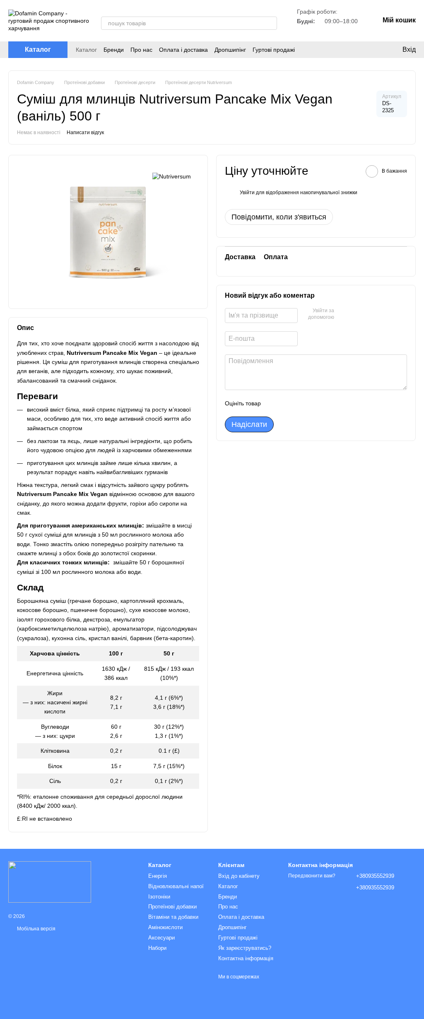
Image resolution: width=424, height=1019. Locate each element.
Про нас (141, 49)
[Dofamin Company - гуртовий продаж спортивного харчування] (49, 881)
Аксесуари (161, 938)
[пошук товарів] (270, 23)
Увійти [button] (247, 192)
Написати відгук (85, 132)
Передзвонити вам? (311, 876)
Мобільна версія (35, 929)
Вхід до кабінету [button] (239, 876)
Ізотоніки (159, 897)
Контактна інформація (245, 958)
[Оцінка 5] (327, 403)
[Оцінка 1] (274, 403)
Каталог (86, 49)
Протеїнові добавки (172, 906)
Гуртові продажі (274, 49)
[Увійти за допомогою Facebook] (343, 314)
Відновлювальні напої (176, 886)
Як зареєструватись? (244, 948)
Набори (157, 948)
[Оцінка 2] (287, 403)
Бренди (114, 49)
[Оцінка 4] (314, 403)
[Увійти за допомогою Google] (356, 314)
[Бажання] (370, 50)
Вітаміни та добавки (173, 917)
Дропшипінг (230, 49)
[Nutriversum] (171, 176)
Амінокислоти (165, 927)
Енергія (157, 876)
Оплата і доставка (183, 49)
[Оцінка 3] (301, 403)
